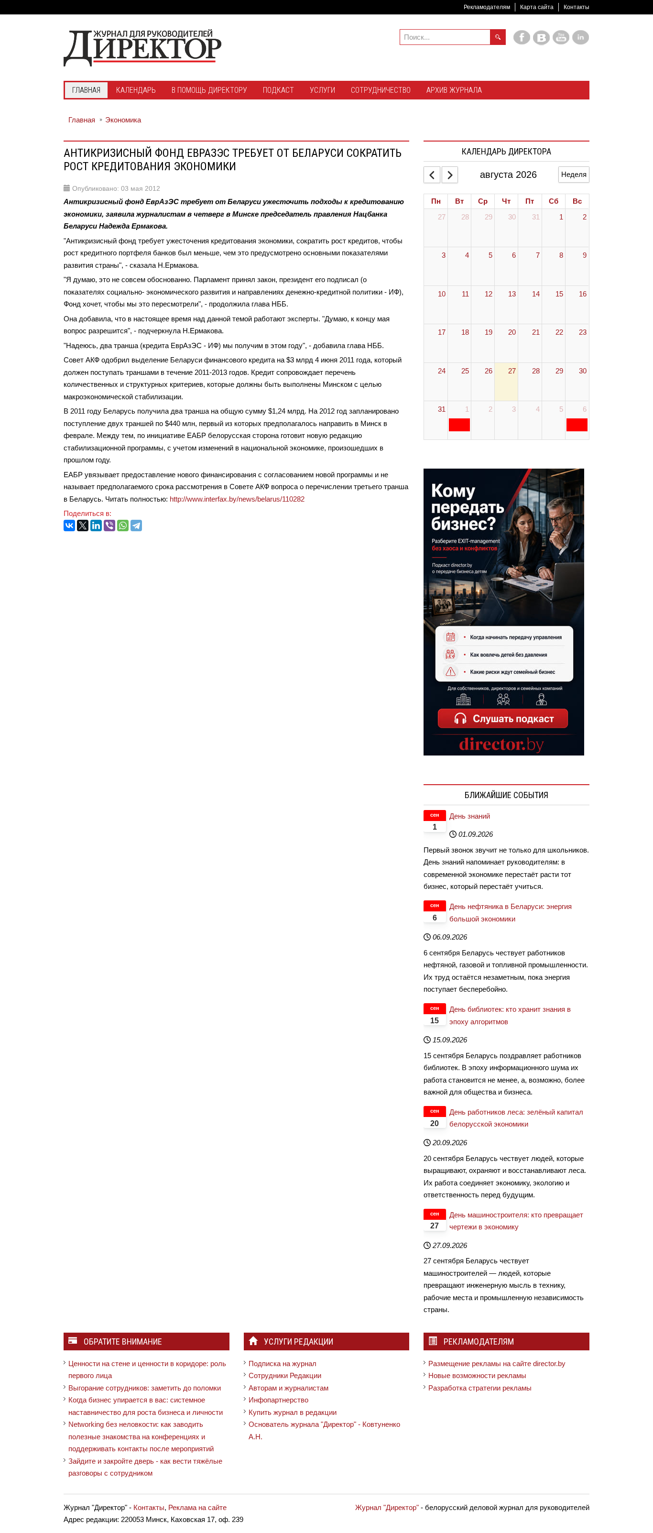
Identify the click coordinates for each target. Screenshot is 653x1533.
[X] (82, 525)
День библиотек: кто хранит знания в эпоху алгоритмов (510, 1015)
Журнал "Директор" (387, 1507)
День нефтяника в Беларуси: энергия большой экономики (510, 912)
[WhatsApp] (123, 525)
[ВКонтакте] (69, 525)
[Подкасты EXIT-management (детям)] (504, 611)
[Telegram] (136, 525)
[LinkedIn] (96, 525)
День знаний (469, 816)
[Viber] (109, 525)
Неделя (574, 174)
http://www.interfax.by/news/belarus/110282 (237, 499)
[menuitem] (86, 90)
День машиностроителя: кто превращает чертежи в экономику (516, 1221)
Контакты (576, 7)
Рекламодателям (487, 7)
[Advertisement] (238, 567)
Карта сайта (537, 7)
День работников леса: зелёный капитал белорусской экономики (516, 1118)
